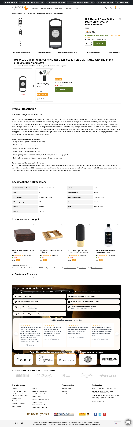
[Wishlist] (119, 8)
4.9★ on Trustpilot (11, 2)
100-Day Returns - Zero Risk (28, 301)
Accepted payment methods (40, 399)
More (77, 8)
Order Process (16, 401)
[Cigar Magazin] (88, 359)
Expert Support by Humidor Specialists (32, 314)
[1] (15, 256)
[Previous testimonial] (16, 334)
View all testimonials (98, 401)
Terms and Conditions (18, 403)
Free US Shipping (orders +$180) (83, 296)
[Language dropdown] (117, 423)
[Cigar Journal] (45, 359)
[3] (19, 256)
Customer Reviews (114, 52)
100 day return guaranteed (56, 2)
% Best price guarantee (105, 2)
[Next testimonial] (117, 334)
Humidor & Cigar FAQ (38, 405)
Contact (14, 388)
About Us (34, 388)
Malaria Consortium (49, 422)
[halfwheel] (109, 359)
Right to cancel (36, 396)
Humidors (82, 268)
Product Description (44, 52)
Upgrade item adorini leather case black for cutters (43, 85)
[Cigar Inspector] (66, 359)
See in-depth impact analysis (90, 424)
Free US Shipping (33, 2)
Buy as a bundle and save (21, 52)
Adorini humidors (96, 268)
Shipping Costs (16, 398)
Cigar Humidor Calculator (39, 407)
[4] (20, 256)
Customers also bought (92, 52)
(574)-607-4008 (123, 2)
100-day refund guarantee (39, 391)
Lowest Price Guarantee (26, 307)
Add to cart (99, 43)
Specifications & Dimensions (67, 52)
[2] (17, 256)
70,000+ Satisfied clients (82, 2)
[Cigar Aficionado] (23, 359)
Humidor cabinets (70, 268)
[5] (22, 256)
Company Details (37, 402)
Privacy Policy (16, 406)
